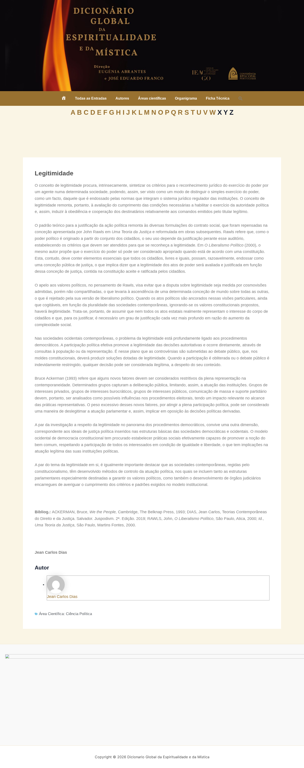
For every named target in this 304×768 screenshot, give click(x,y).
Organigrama (186, 98)
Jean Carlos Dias (62, 596)
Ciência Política (79, 614)
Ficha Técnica (217, 98)
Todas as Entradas (91, 98)
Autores (122, 98)
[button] (240, 98)
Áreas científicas (152, 98)
